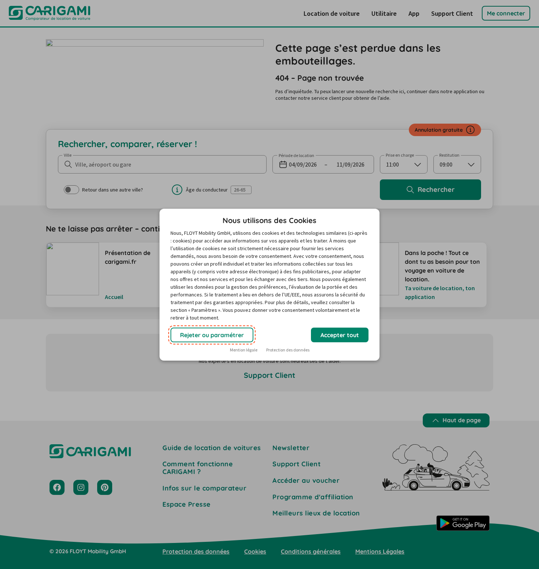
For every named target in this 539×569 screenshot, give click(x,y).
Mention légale (243, 350)
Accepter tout (339, 335)
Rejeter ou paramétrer (212, 335)
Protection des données (287, 350)
